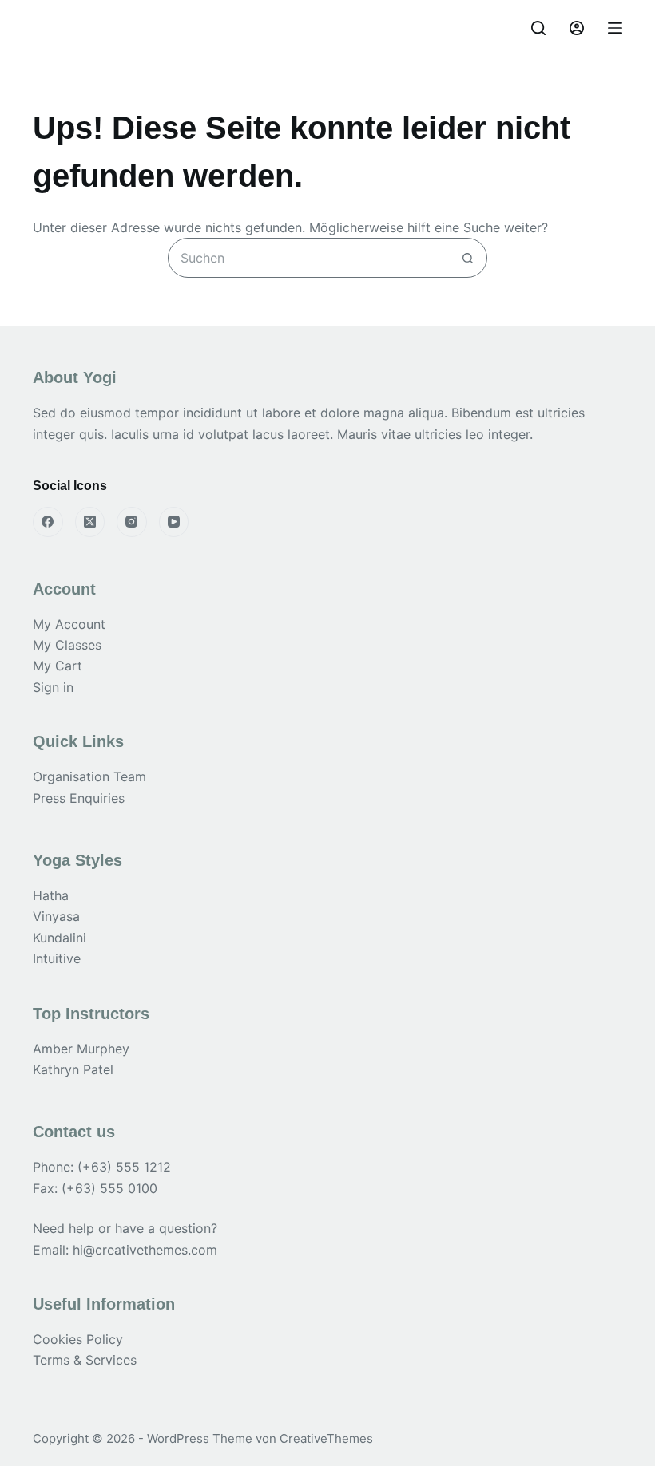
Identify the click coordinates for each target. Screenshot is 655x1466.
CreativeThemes (326, 1438)
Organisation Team (89, 776)
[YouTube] (174, 522)
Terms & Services (85, 1360)
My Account (69, 624)
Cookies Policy (78, 1339)
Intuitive (57, 958)
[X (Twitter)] (90, 522)
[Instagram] (132, 522)
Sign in (53, 687)
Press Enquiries (79, 798)
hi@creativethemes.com (145, 1250)
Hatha (51, 895)
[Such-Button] (467, 258)
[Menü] (615, 28)
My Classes (67, 645)
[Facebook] (48, 522)
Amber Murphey (81, 1049)
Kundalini (59, 938)
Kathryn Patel (73, 1069)
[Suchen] (538, 28)
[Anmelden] (577, 28)
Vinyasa (56, 916)
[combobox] (308, 258)
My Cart (57, 666)
